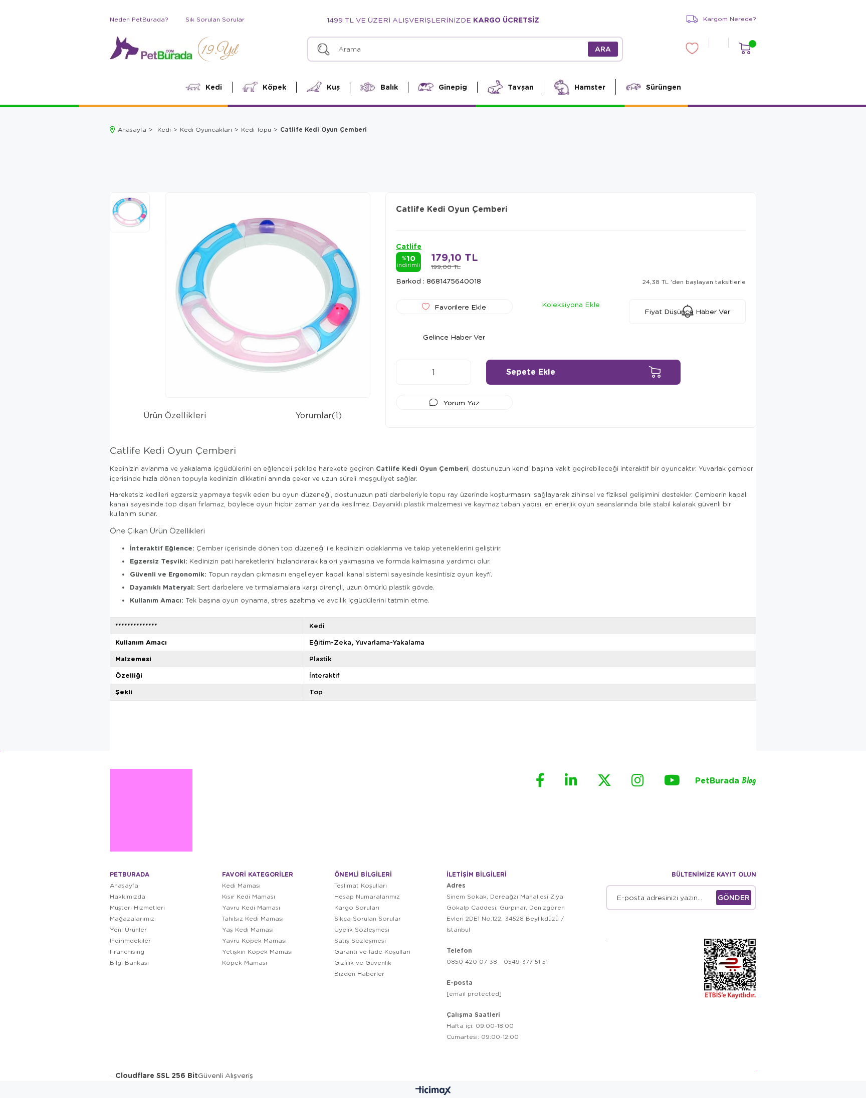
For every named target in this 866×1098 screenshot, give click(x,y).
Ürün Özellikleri (174, 415)
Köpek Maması (244, 962)
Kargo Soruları (356, 907)
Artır (458, 372)
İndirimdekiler (130, 940)
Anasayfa (124, 885)
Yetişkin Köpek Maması (257, 951)
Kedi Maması (241, 885)
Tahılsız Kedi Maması (253, 918)
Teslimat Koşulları (360, 885)
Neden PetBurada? (139, 19)
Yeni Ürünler (128, 929)
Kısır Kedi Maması (248, 896)
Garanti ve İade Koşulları (372, 951)
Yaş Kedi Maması (248, 929)
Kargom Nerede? (729, 19)
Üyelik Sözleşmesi (361, 929)
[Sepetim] (744, 48)
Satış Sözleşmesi (360, 940)
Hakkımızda (127, 896)
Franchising (127, 951)
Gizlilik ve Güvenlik (362, 962)
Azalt (408, 372)
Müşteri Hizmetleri (137, 907)
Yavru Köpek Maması (254, 940)
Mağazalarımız (132, 918)
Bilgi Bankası (129, 962)
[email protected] (474, 993)
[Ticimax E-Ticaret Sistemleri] (433, 1091)
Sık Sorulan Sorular (215, 19)
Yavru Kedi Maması (251, 907)
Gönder (734, 897)
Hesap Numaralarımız (367, 896)
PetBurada (725, 781)
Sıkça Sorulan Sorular (367, 918)
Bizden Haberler (359, 973)
